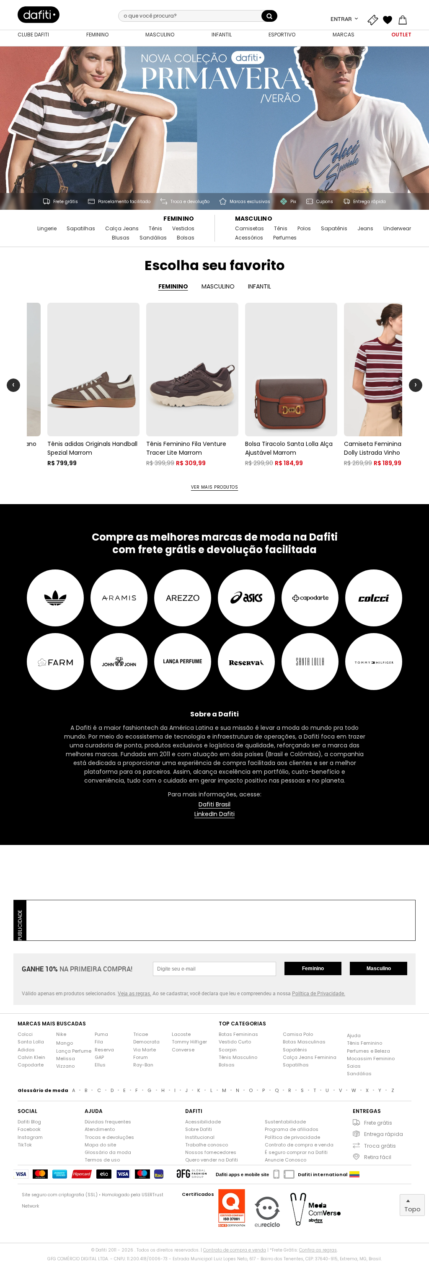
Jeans (365, 228)
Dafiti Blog (29, 1122)
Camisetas (249, 228)
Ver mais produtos (214, 487)
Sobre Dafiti (198, 1129)
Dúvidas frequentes (108, 1122)
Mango (64, 1043)
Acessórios (249, 237)
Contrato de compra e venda (299, 1145)
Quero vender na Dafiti (211, 1160)
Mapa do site (100, 1145)
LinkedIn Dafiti (214, 814)
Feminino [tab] (173, 286)
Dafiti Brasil (214, 805)
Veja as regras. (134, 993)
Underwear (397, 228)
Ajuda (354, 1036)
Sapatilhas (81, 228)
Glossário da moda (108, 1152)
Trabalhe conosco (206, 1145)
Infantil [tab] (259, 286)
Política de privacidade (292, 1137)
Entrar (342, 19)
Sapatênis (334, 228)
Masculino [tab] (218, 286)
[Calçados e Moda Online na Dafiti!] (38, 14)
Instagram (30, 1137)
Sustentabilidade (285, 1122)
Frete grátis (378, 1122)
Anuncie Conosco (285, 1160)
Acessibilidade (203, 1122)
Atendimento (100, 1129)
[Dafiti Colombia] (354, 1174)
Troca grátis (380, 1145)
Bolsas (185, 237)
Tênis (155, 228)
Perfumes (285, 237)
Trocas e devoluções (109, 1137)
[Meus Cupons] (374, 19)
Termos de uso (102, 1160)
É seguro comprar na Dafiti (296, 1152)
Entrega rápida (383, 1134)
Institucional (199, 1137)
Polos (304, 228)
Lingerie (47, 228)
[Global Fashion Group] (192, 1174)
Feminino (178, 219)
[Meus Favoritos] (389, 19)
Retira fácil (377, 1157)
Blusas (120, 237)
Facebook (29, 1129)
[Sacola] (404, 19)
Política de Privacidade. (318, 993)
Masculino (254, 219)
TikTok (25, 1145)
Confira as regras (318, 1250)
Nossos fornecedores (210, 1152)
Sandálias (153, 237)
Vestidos (183, 228)
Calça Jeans (122, 228)
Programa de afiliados (291, 1129)
